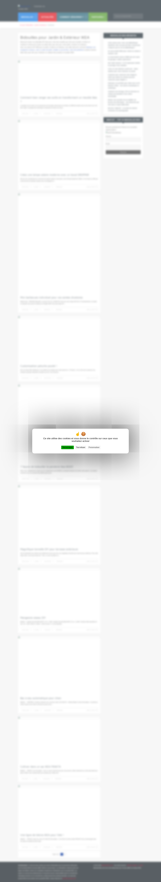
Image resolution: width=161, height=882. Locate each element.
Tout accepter (67, 447)
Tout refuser (80, 447)
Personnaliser (94, 447)
